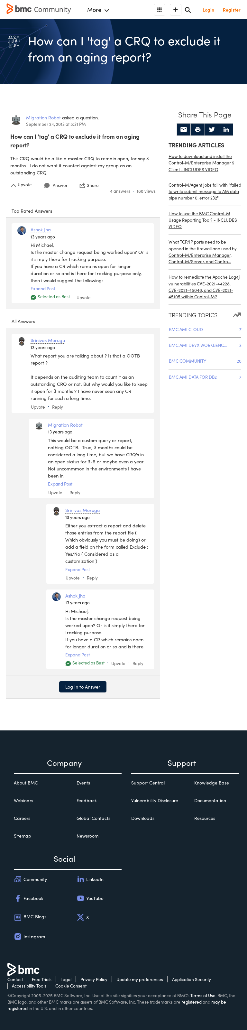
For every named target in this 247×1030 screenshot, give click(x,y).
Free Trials (41, 979)
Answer (60, 185)
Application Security (191, 979)
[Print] (198, 130)
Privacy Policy (93, 979)
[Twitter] (212, 130)
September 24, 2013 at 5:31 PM (56, 124)
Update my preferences (139, 979)
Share (93, 185)
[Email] (183, 130)
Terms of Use (202, 995)
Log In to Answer (82, 686)
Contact (15, 979)
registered (191, 1002)
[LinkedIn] (226, 130)
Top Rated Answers (32, 211)
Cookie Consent (71, 986)
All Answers (23, 321)
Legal (65, 979)
